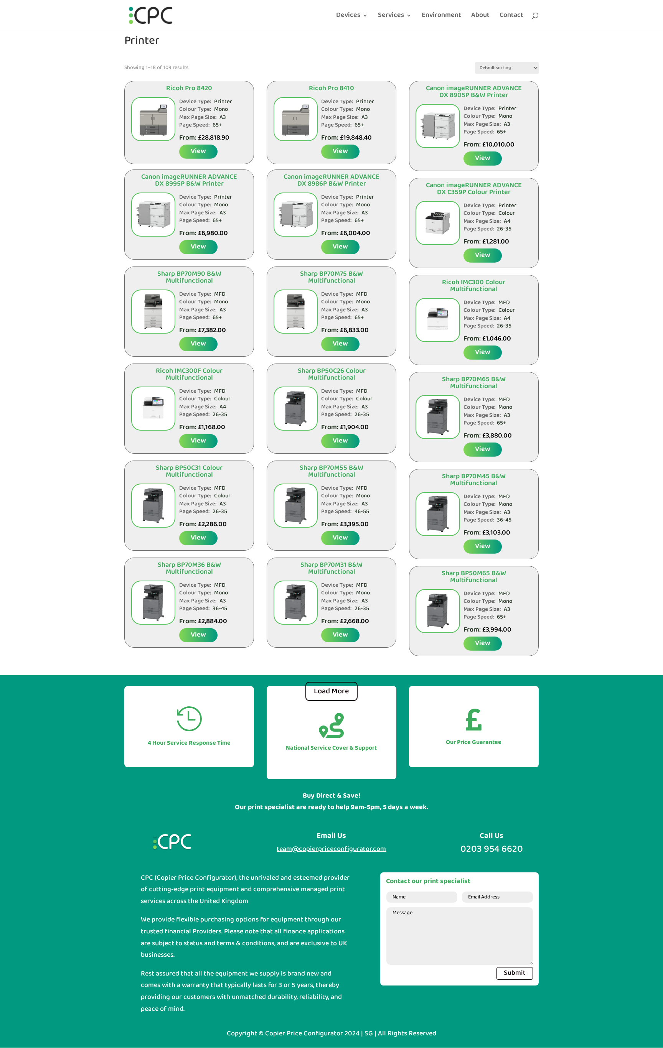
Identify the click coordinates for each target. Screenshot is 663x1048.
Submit (515, 973)
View (198, 151)
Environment (441, 17)
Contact (511, 17)
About (480, 17)
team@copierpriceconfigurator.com (331, 849)
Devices (348, 17)
